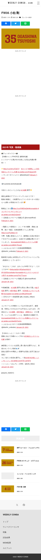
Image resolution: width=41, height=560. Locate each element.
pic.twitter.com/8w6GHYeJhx (11, 321)
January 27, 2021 (7, 300)
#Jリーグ (24, 169)
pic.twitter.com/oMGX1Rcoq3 (11, 245)
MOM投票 (7, 542)
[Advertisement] (20, 73)
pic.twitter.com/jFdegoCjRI (27, 172)
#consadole (33, 208)
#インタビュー (16, 211)
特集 (4, 532)
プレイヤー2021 (27, 17)
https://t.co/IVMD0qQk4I (21, 208)
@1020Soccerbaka (8, 272)
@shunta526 (14, 269)
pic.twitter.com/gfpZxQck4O (11, 214)
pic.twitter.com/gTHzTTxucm (17, 275)
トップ (5, 521)
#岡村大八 (29, 312)
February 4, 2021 (7, 220)
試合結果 (6, 537)
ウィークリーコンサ (11, 526)
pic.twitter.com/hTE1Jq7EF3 (21, 360)
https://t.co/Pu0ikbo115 (9, 233)
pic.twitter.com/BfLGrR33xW (22, 293)
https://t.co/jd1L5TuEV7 (11, 169)
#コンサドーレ (29, 272)
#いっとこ (7, 360)
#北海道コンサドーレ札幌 (28, 242)
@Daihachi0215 (25, 269)
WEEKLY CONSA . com (20, 3)
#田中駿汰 (13, 290)
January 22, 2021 (7, 367)
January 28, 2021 (7, 281)
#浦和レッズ (32, 169)
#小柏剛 (24, 190)
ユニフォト (7, 548)
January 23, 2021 (22, 327)
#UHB (27, 357)
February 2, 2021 (22, 251)
